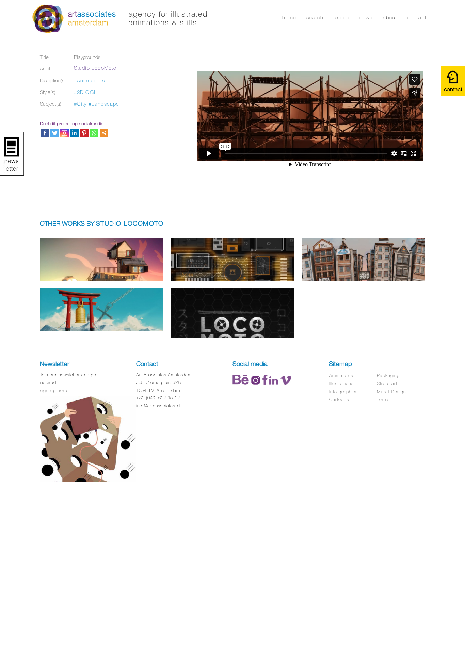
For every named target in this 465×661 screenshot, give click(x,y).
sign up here (53, 390)
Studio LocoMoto (95, 68)
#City (80, 104)
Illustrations (341, 383)
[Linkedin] (74, 133)
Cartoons (339, 399)
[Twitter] (54, 133)
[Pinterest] (84, 133)
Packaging (388, 375)
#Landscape (104, 104)
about (390, 17)
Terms (383, 399)
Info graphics (343, 391)
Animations (341, 375)
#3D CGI (84, 92)
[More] (104, 133)
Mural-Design (391, 391)
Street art (387, 383)
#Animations (89, 80)
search (314, 17)
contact (417, 17)
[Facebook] (45, 133)
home (289, 17)
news (366, 17)
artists (341, 17)
